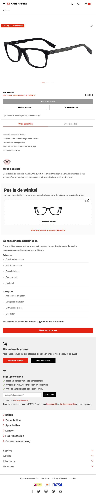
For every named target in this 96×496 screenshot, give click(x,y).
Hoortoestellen (13, 436)
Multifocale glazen (14, 265)
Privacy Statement (59, 479)
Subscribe (49, 395)
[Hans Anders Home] (18, 3)
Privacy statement (21, 401)
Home (7, 11)
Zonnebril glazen (13, 271)
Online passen (24, 108)
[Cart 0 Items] (85, 3)
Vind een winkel (43, 361)
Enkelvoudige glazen (15, 259)
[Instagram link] (46, 491)
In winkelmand (71, 108)
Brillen (8, 415)
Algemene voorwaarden (29, 479)
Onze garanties (25, 124)
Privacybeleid (51, 404)
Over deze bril (70, 124)
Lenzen (8, 431)
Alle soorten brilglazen (15, 296)
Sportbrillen (11, 425)
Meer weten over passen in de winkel (48, 230)
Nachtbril (10, 283)
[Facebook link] (32, 491)
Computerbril (11, 277)
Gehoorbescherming (16, 441)
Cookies (73, 479)
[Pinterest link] (53, 491)
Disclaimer (46, 479)
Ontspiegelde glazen (15, 302)
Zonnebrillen (12, 420)
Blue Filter (10, 314)
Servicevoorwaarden (68, 404)
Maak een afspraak (48, 330)
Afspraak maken (15, 361)
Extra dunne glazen (14, 308)
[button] (71, 3)
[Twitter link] (38, 491)
